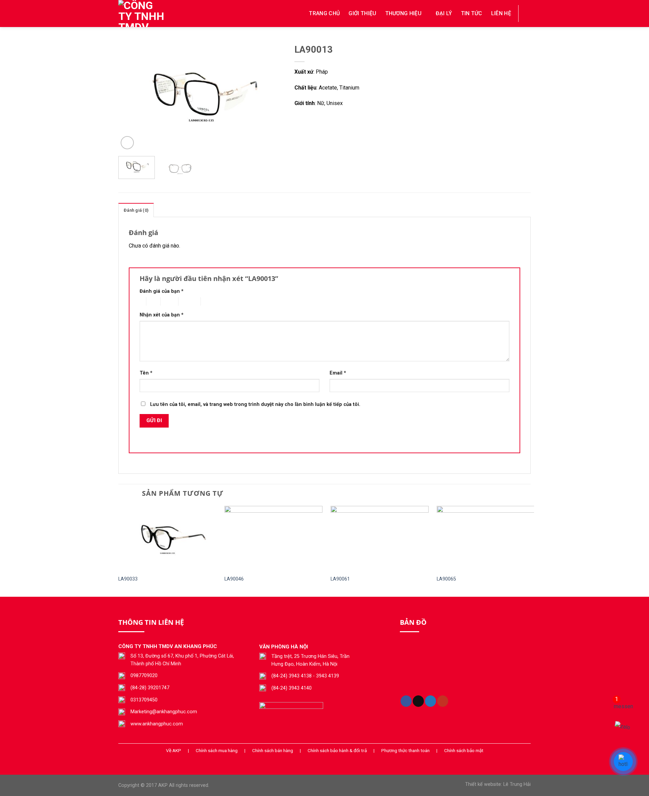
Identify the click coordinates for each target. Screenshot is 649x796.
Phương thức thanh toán (405, 750)
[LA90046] (273, 538)
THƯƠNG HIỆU (403, 13)
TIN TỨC (471, 13)
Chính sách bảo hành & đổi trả (337, 750)
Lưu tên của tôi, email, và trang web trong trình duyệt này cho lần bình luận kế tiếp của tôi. (255, 404)
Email (338, 373)
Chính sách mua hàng (217, 750)
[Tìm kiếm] (528, 13)
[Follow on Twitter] (430, 701)
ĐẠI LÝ (444, 13)
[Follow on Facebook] (406, 701)
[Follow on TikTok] (418, 701)
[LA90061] (380, 538)
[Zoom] (127, 142)
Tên (146, 373)
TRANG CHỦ (324, 13)
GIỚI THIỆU (362, 13)
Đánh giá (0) (136, 210)
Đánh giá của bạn (162, 291)
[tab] (136, 210)
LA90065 (446, 579)
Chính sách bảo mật (463, 750)
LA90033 (128, 579)
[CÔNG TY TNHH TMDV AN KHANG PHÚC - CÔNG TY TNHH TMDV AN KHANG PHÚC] (152, 13)
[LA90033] (167, 538)
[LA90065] (486, 538)
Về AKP (173, 750)
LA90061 (340, 579)
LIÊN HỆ (501, 13)
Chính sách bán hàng (272, 750)
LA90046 (234, 579)
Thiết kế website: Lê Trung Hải (498, 784)
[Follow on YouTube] (442, 701)
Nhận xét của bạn (162, 315)
